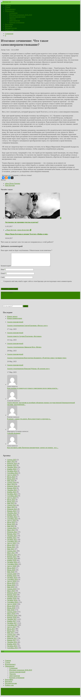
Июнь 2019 (11, 585)
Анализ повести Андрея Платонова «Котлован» (24, 336)
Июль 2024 (11, 477)
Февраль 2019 (12, 593)
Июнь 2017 (11, 631)
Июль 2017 (11, 629)
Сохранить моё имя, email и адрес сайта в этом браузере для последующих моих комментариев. (37, 281)
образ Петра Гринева (12, 183)
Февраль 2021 (12, 555)
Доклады (12, 19)
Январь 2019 (11, 595)
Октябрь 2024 (12, 471)
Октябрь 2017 (12, 623)
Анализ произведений (17, 17)
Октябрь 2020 (12, 562)
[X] (12, 177)
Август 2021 (11, 543)
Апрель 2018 (11, 612)
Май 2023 (10, 503)
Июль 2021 (11, 545)
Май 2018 (10, 610)
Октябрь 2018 (12, 600)
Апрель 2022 (11, 528)
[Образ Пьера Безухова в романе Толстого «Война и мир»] (17, 230)
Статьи (7, 7)
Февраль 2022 (12, 532)
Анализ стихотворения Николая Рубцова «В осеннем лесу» (28, 369)
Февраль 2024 (12, 486)
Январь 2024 (11, 488)
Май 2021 (10, 549)
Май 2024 (10, 480)
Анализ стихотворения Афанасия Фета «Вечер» (24, 347)
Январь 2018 (11, 617)
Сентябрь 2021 (12, 541)
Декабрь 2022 (12, 513)
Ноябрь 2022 (11, 515)
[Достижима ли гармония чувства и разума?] (32, 218)
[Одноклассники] (6, 177)
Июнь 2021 (11, 547)
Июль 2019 (11, 583)
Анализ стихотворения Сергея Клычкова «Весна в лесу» (27, 325)
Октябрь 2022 (12, 517)
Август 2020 (11, 566)
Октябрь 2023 (12, 494)
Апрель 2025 (11, 460)
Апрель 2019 (11, 589)
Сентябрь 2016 (12, 648)
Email (3, 273)
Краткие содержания (16, 22)
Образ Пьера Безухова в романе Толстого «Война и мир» (26, 234)
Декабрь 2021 (12, 536)
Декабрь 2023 (12, 490)
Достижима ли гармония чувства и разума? (21, 222)
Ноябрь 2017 (11, 621)
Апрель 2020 (11, 574)
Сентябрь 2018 (12, 602)
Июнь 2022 (11, 524)
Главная (8, 5)
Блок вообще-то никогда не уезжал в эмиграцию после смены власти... (32, 388)
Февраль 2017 (12, 638)
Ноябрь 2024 (11, 469)
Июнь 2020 (11, 570)
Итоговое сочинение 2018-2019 (20, 15)
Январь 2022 (11, 534)
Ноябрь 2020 (11, 560)
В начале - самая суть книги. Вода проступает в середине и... (29, 419)
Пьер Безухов (10, 185)
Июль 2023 (11, 499)
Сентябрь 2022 (12, 518)
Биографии (9, 24)
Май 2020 (10, 572)
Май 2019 (10, 587)
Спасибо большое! (13, 433)
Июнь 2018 (11, 608)
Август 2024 (11, 475)
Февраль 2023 (12, 509)
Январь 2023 (11, 511)
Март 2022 (11, 530)
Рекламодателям (11, 28)
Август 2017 (11, 627)
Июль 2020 (11, 568)
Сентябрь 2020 (12, 564)
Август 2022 (11, 520)
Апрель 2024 (11, 482)
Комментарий (6, 266)
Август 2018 (11, 604)
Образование (9, 11)
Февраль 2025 (12, 463)
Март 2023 (11, 507)
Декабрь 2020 (12, 558)
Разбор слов (9, 30)
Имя (3, 269)
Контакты (8, 26)
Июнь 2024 (11, 479)
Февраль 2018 (12, 615)
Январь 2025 (11, 465)
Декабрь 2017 (12, 619)
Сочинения (13, 13)
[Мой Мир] (9, 177)
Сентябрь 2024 (12, 473)
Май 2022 (10, 526)
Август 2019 (11, 581)
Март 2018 (11, 614)
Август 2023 (11, 498)
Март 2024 (11, 484)
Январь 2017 (11, 640)
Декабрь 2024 (12, 467)
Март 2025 (11, 461)
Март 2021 (11, 553)
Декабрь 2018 (12, 596)
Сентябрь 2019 (12, 579)
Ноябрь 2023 (11, 492)
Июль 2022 (11, 522)
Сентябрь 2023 (12, 496)
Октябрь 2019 (12, 577)
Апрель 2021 (11, 551)
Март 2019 (11, 591)
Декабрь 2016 (12, 642)
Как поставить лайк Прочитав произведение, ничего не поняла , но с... (32, 448)
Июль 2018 (11, 606)
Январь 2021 (11, 556)
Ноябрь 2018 (11, 598)
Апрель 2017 (11, 634)
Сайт (2, 277)
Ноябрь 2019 (11, 576)
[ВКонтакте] (3, 177)
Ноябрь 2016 (11, 644)
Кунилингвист (10, 9)
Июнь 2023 (11, 501)
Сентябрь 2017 (12, 625)
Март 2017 (11, 636)
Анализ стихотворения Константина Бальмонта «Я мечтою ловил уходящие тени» (37, 358)
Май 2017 (10, 633)
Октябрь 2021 (12, 539)
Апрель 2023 (11, 505)
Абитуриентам (14, 20)
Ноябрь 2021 (11, 537)
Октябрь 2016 (12, 646)
